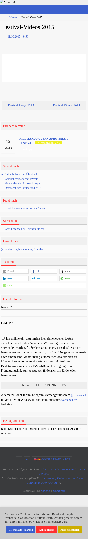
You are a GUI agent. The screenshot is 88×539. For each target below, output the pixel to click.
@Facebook (8, 248)
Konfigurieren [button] (46, 529)
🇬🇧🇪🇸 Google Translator (52, 458)
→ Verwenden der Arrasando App (20, 182)
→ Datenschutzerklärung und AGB (21, 187)
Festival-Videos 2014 (67, 104)
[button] (15, 270)
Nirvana (45, 489)
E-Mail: (7, 322)
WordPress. (59, 489)
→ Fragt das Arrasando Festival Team (23, 207)
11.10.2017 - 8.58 (18, 36)
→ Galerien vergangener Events (19, 177)
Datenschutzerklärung (21, 529)
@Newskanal (78, 394)
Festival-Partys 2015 (20, 104)
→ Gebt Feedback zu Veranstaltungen (22, 227)
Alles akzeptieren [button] (70, 529)
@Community (68, 398)
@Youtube (36, 248)
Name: (6, 306)
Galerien (13, 17)
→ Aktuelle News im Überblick (19, 173)
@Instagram (23, 248)
